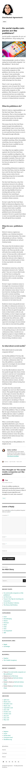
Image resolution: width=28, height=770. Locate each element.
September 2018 (8, 707)
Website (4, 550)
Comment (5, 515)
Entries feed (7, 735)
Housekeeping (8, 618)
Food (5, 616)
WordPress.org (8, 739)
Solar (5, 626)
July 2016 (6, 715)
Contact (4, 753)
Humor (6, 620)
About (4, 756)
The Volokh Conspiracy (10, 660)
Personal (6, 622)
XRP (5, 632)
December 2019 (8, 703)
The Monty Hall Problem (11, 605)
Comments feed (8, 737)
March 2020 (7, 701)
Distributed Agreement (12, 17)
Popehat (6, 658)
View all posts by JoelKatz (13, 456)
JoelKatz (6, 461)
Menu (4, 21)
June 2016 (6, 717)
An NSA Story (7, 597)
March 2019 (7, 705)
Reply (4, 498)
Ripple (5, 644)
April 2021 (6, 699)
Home (4, 749)
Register (6, 731)
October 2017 (7, 711)
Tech (21, 461)
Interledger (7, 646)
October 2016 (7, 713)
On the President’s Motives (11, 603)
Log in (5, 733)
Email (4, 544)
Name (4, 537)
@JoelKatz (5, 746)
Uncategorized (8, 630)
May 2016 (6, 719)
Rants (18, 461)
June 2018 (6, 709)
